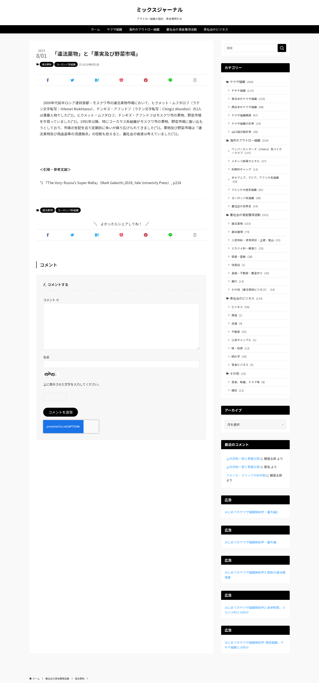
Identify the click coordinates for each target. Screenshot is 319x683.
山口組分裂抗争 (245, 132)
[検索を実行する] (282, 48)
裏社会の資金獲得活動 (249, 215)
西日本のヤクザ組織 (247, 107)
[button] (47, 80)
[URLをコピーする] (195, 80)
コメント (51, 299)
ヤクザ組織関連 (245, 115)
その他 (238, 373)
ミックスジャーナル (159, 9)
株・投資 (240, 348)
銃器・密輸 (242, 256)
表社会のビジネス (246, 298)
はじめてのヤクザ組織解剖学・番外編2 (251, 512)
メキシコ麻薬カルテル (249, 161)
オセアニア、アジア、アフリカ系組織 (255, 179)
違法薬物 (46, 64)
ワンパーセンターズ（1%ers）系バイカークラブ (257, 151)
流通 (237, 323)
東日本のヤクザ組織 (248, 99)
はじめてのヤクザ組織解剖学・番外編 (250, 542)
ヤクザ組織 (241, 81)
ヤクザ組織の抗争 (246, 123)
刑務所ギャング (245, 169)
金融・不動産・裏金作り (250, 273)
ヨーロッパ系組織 (66, 64)
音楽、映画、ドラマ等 (248, 382)
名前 (46, 357)
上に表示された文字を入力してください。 (72, 384)
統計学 (239, 356)
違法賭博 (240, 232)
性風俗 (238, 265)
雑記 (238, 390)
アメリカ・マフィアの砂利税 (246, 475)
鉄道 (237, 315)
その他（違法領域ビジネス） (253, 289)
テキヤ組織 (243, 90)
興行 (238, 281)
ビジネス (240, 307)
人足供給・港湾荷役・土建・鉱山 (256, 240)
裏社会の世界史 (245, 206)
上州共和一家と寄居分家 (243, 458)
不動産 (239, 332)
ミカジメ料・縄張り (247, 248)
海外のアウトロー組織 (249, 140)
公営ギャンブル (244, 340)
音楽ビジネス (242, 365)
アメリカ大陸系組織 (247, 190)
